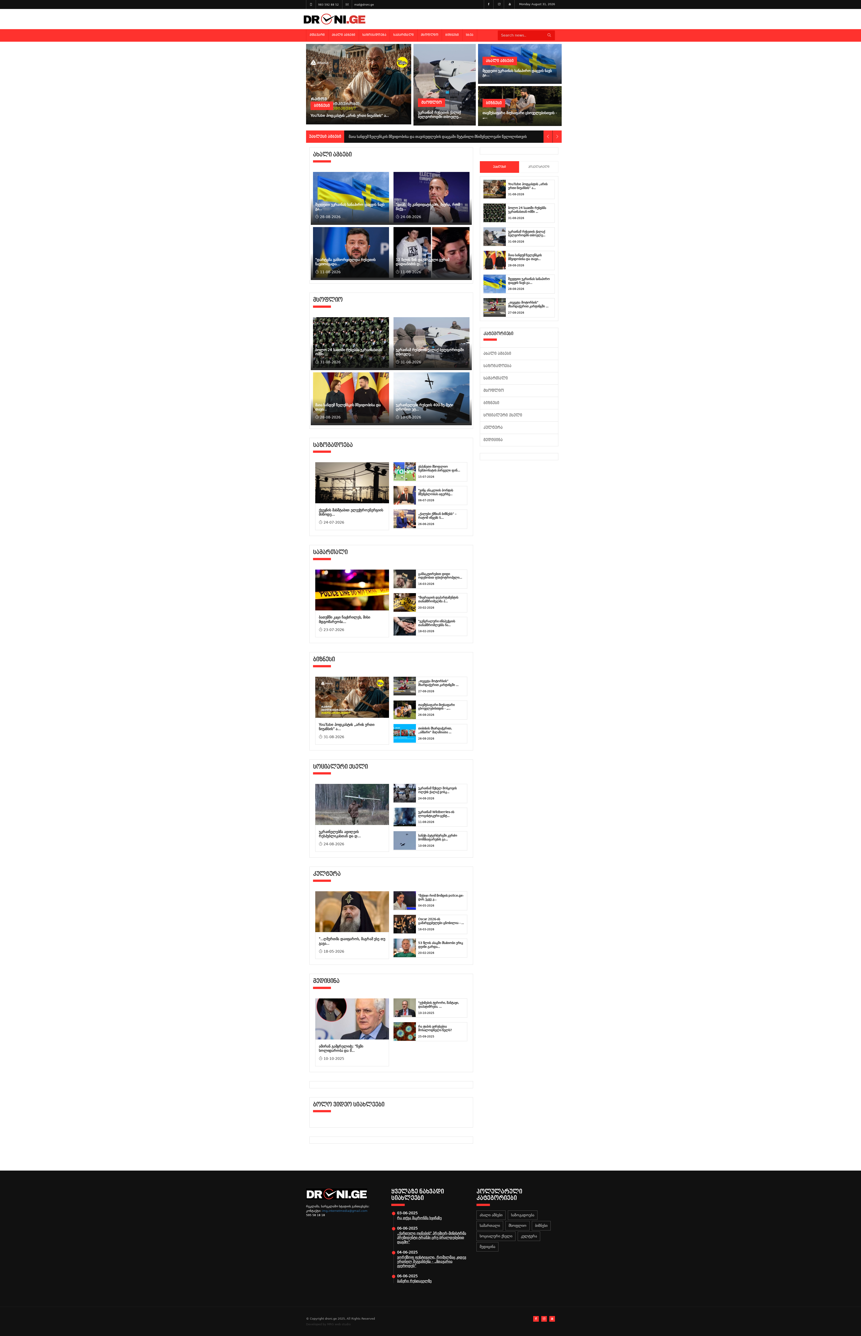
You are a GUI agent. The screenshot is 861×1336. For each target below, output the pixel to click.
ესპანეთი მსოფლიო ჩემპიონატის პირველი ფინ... (439, 468)
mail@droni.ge (364, 4)
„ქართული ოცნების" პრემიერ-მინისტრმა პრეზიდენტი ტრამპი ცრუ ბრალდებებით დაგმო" (431, 1237)
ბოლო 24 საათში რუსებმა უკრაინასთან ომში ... (527, 209)
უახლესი (499, 166)
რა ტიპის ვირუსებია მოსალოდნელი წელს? (435, 1028)
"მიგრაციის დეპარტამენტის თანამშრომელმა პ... (438, 599)
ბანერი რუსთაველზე (414, 1281)
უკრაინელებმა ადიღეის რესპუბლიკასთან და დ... (340, 834)
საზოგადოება (374, 34)
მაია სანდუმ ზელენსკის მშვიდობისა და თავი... (525, 257)
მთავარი (317, 34)
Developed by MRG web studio (328, 1324)
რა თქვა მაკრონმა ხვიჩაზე (419, 1218)
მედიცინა (493, 440)
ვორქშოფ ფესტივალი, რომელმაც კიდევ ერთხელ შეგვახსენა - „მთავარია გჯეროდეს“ (431, 1261)
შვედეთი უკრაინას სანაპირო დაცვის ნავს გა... (529, 280)
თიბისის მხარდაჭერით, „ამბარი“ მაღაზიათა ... (435, 730)
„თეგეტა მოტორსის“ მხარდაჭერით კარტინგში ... (438, 683)
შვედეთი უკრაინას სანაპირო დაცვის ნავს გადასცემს (393, 136)
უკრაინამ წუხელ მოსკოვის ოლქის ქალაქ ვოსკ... (437, 790)
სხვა (470, 34)
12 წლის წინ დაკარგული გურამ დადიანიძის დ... (422, 262)
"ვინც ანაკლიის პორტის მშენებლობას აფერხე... (435, 492)
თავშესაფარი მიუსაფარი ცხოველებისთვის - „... (436, 706)
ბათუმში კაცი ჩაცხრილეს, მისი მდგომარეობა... (344, 619)
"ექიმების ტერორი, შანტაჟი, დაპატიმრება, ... (438, 1004)
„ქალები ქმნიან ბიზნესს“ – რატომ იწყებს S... (437, 515)
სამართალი (403, 34)
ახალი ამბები (343, 34)
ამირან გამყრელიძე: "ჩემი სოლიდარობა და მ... (341, 1048)
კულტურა (493, 427)
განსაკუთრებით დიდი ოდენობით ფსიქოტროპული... (440, 575)
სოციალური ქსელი (502, 415)
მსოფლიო (430, 34)
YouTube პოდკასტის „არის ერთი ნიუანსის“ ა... (528, 186)
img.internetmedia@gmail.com (344, 1210)
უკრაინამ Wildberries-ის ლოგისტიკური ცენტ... (436, 814)
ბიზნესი (452, 34)
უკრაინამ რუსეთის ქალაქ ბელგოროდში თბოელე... (526, 233)
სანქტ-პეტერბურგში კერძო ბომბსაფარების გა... (437, 837)
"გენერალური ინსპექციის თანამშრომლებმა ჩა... (436, 623)
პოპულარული (538, 166)
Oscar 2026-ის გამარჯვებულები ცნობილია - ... (441, 921)
